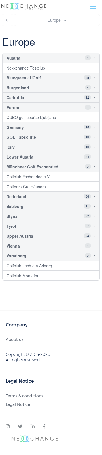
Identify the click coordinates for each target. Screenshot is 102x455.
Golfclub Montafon (23, 275)
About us (14, 339)
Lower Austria (20, 157)
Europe (56, 20)
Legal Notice (18, 404)
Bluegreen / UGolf (24, 78)
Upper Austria (20, 236)
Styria (12, 216)
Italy (11, 147)
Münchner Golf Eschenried (32, 167)
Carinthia (15, 97)
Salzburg (15, 206)
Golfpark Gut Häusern (26, 186)
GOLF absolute (21, 137)
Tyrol (11, 226)
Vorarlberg (16, 256)
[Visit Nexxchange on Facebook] (44, 426)
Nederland (16, 196)
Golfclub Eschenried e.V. (28, 176)
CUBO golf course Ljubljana (31, 117)
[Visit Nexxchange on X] (20, 426)
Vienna (13, 246)
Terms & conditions (24, 395)
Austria (13, 58)
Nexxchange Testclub (26, 68)
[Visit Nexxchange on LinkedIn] (33, 426)
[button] (90, 57)
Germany (15, 127)
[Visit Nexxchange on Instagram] (8, 426)
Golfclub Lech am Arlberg (29, 265)
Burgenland (18, 87)
